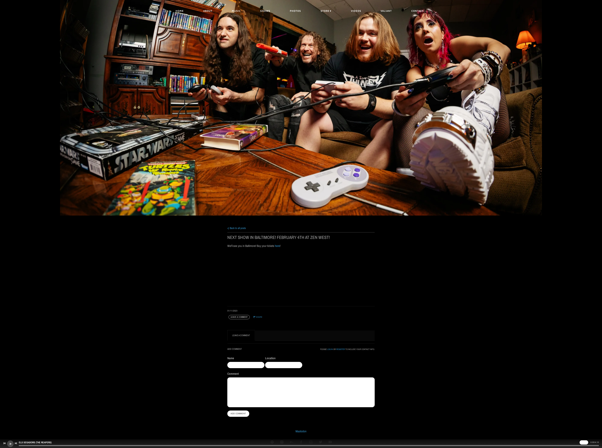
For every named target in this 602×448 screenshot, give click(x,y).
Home (180, 11)
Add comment (238, 413)
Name (230, 358)
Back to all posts (237, 228)
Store (325, 11)
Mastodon (301, 431)
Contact (417, 11)
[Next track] (15, 443)
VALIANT (386, 11)
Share (259, 317)
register (340, 349)
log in (330, 349)
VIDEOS (356, 11)
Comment (233, 374)
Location (270, 358)
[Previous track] (4, 443)
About (207, 11)
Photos (295, 11)
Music (236, 11)
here (277, 246)
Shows (265, 11)
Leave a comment (239, 317)
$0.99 (584, 442)
